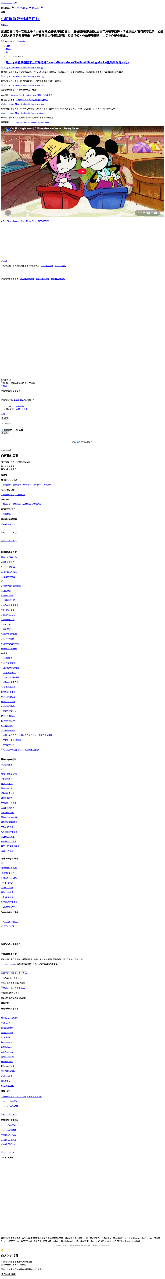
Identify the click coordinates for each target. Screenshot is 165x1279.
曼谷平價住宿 (7, 789)
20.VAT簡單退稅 (8, 731)
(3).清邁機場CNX (8, 687)
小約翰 (4, 386)
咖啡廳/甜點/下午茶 (9, 832)
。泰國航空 (6, 485)
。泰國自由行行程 (8, 735)
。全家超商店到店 (34, 1097)
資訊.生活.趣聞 (7, 851)
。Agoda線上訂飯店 (9, 922)
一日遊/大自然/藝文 (9, 907)
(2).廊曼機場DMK (8, 673)
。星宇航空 (36, 485)
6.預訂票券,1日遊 (8, 615)
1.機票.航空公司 (7, 562)
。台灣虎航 (6, 514)
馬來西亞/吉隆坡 (8, 1071)
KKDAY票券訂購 (8, 1130)
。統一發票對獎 (7, 1097)
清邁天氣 (13, 557)
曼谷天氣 (5, 557)
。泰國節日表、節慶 (43, 735)
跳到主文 (5, 25)
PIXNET (64, 1245)
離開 (13, 1274)
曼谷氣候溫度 (7, 765)
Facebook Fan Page (8, 964)
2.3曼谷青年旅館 (8, 577)
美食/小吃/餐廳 (7, 827)
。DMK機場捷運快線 (10, 678)
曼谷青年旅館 (7, 798)
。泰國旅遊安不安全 (25, 735)
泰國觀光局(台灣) (8, 1135)
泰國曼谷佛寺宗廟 (8, 842)
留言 (22, 400)
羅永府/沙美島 (7, 1028)
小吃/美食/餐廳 (7, 897)
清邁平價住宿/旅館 (9, 868)
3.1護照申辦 (6, 591)
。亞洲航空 (20, 495)
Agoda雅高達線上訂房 (29, 750)
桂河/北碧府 (6, 1038)
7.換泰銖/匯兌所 (7, 620)
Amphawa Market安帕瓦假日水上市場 (32, 100)
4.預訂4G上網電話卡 (9, 605)
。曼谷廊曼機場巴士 (9, 682)
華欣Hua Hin (6, 1023)
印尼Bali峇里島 (7, 1086)
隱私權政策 (96, 1245)
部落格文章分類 (27, 279)
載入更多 (5, 418)
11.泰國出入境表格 (9, 649)
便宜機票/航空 (7, 779)
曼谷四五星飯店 (7, 793)
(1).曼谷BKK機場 (8, 663)
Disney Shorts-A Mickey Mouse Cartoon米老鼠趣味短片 (29, 221)
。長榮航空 (16, 485)
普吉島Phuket (6, 1042)
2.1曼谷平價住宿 (8, 567)
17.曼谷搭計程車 (8, 716)
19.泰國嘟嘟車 (7, 726)
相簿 (8, 46)
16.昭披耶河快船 (8, 706)
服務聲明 (105, 1245)
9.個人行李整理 (7, 639)
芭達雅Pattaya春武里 (9, 1018)
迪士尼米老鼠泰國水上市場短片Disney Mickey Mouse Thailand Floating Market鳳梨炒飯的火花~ (67, 62)
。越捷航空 (46, 485)
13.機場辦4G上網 (8, 692)
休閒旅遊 (21, 41)
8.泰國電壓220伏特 (9, 634)
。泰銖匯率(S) (7, 629)
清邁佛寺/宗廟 (7, 888)
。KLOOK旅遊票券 (9, 1101)
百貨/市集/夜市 (7, 892)
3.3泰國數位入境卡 (9, 600)
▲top (3, 414)
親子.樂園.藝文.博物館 (10, 846)
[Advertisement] (82, 241)
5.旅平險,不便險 (7, 610)
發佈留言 (5, 433)
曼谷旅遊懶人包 (42, 279)
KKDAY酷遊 (60, 266)
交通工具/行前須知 (9, 878)
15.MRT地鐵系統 (8, 702)
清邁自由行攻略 (58, 279)
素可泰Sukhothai (7, 1057)
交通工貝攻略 (7, 784)
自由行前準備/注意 (9, 774)
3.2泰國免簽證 (7, 596)
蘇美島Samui (6, 1047)
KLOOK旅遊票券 (8, 1125)
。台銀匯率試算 (7, 624)
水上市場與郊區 (7, 837)
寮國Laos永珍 (6, 1076)
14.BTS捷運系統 (8, 697)
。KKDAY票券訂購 (9, 1106)
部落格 (9, 49)
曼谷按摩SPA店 (7, 813)
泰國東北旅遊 (7, 1062)
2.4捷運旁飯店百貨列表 (11, 586)
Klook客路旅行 (47, 266)
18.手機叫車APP (8, 721)
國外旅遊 (20, 406)
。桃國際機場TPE (8, 658)
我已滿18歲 (6, 1274)
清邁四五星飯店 (7, 873)
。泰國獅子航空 (7, 495)
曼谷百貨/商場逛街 (9, 822)
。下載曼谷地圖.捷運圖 (11, 740)
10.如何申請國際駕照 (10, 644)
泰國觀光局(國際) (8, 1140)
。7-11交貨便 (20, 1097)
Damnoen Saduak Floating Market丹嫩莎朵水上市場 (31, 95)
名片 (8, 52)
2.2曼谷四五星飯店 (9, 572)
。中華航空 (26, 485)
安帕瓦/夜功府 (7, 1033)
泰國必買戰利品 (7, 808)
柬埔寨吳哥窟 (7, 1081)
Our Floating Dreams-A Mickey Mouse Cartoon (31, 122)
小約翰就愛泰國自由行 (20, 19)
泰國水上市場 (22, 409)
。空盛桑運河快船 (8, 711)
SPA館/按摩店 (7, 883)
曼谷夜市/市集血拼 (9, 817)
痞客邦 (16, 400)
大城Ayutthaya (7, 1052)
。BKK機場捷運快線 (10, 668)
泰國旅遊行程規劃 (8, 803)
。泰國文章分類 (7, 745)
